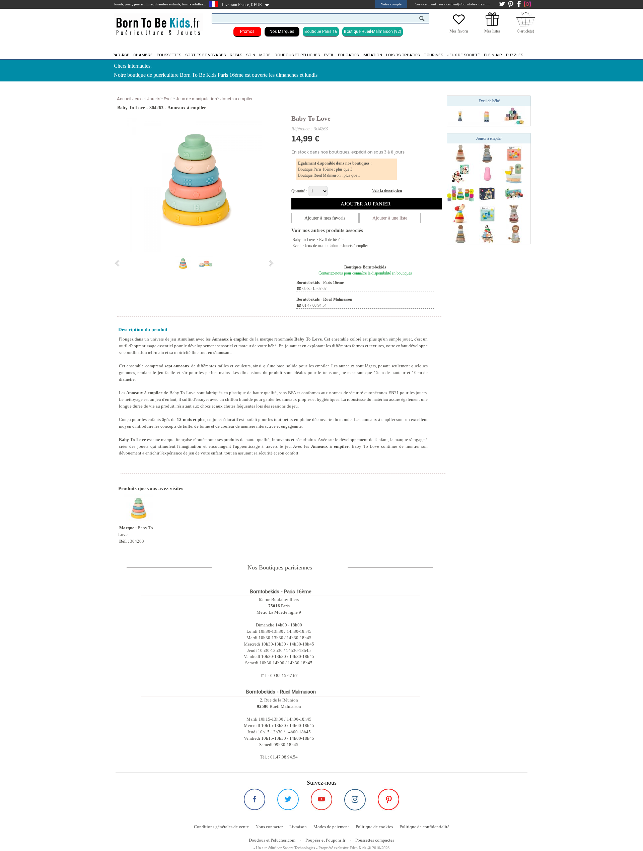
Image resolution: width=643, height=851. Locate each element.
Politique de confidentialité (424, 826)
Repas (236, 55)
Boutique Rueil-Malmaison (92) (372, 31)
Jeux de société (463, 55)
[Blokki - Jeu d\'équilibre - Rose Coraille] (514, 153)
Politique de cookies (374, 826)
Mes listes (492, 31)
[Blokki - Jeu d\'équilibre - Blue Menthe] (487, 213)
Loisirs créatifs (403, 55)
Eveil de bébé (329, 239)
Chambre (143, 55)
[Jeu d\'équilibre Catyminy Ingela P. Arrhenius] (460, 173)
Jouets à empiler (236, 98)
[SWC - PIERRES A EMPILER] (487, 193)
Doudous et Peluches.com (272, 840)
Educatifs (348, 55)
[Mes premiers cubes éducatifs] (514, 115)
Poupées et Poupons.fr (325, 840)
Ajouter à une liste (389, 218)
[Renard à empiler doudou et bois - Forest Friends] (487, 153)
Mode (265, 55)
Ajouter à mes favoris (324, 218)
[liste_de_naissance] (492, 24)
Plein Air (493, 55)
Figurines (433, 55)
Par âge (121, 55)
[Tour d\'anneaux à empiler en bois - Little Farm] (460, 233)
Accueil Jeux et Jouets (138, 98)
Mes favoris (459, 31)
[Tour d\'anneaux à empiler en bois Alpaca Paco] (460, 153)
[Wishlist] (459, 24)
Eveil (329, 55)
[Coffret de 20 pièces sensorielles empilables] (460, 193)
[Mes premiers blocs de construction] (487, 115)
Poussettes (169, 55)
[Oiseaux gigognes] (487, 173)
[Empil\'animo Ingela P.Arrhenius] (514, 193)
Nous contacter (269, 826)
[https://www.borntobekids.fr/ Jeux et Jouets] (158, 22)
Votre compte (391, 4)
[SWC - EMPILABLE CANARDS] (514, 173)
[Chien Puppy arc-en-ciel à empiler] (460, 213)
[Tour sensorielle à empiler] (460, 115)
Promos (247, 31)
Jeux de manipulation (196, 98)
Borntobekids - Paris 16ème (320, 282)
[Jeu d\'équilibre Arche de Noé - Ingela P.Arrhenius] (487, 233)
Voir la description (387, 190)
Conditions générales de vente (221, 826)
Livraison (298, 826)
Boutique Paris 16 (320, 31)
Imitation (372, 55)
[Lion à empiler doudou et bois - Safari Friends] (514, 233)
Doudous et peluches (297, 55)
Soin (250, 55)
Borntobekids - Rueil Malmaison (324, 299)
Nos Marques (282, 31)
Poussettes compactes (374, 840)
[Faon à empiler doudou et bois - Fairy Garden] (514, 213)
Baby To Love (311, 118)
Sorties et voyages (205, 55)
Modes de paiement (331, 826)
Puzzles (514, 55)
